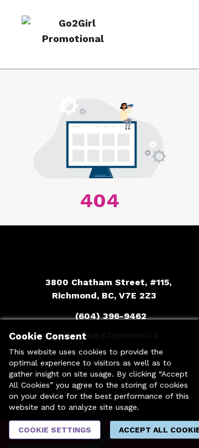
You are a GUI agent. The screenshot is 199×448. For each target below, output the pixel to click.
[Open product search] (146, 34)
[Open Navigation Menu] (168, 34)
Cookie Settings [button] (54, 429)
